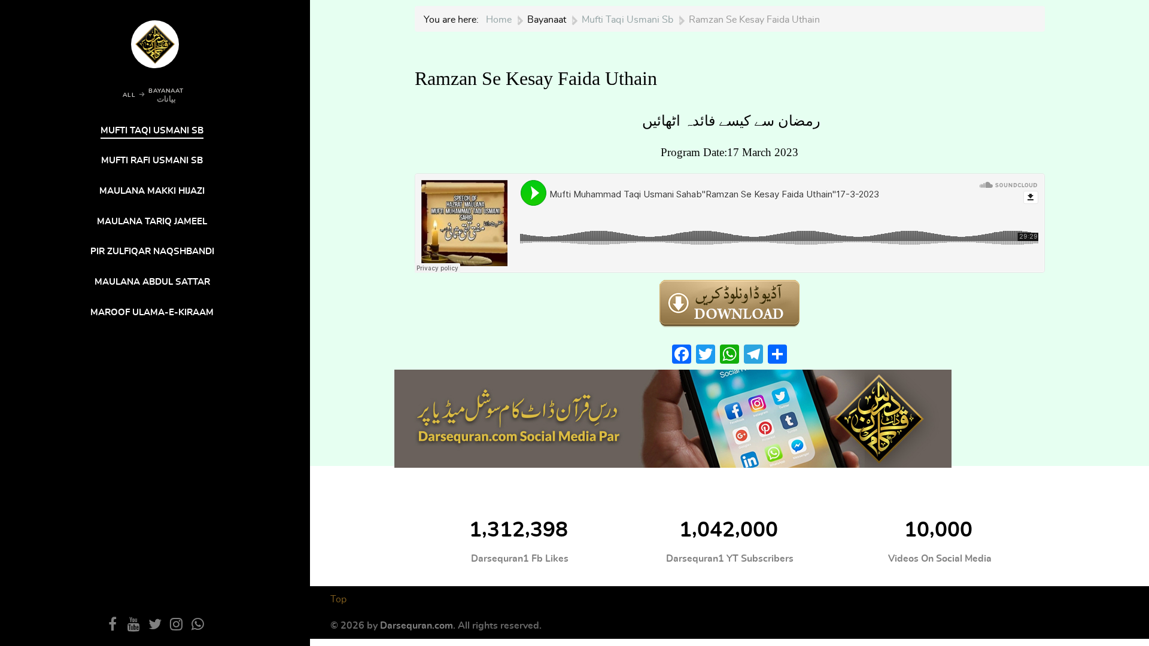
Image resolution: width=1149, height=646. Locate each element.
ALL (129, 95)
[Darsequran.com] (673, 417)
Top (338, 599)
